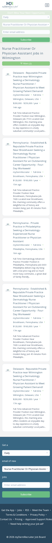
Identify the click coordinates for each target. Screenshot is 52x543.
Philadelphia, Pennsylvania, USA (27, 249)
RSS (27, 510)
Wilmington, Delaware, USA (26, 99)
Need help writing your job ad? (27, 523)
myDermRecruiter (21, 95)
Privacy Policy (37, 514)
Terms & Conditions (16, 514)
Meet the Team (40, 510)
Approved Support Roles (38, 519)
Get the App (7, 510)
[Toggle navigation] (47, 5)
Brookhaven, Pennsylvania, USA (28, 176)
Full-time (37, 95)
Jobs (19, 510)
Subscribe (26, 39)
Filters (27, 63)
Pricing (18, 519)
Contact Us (6, 519)
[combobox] (26, 17)
